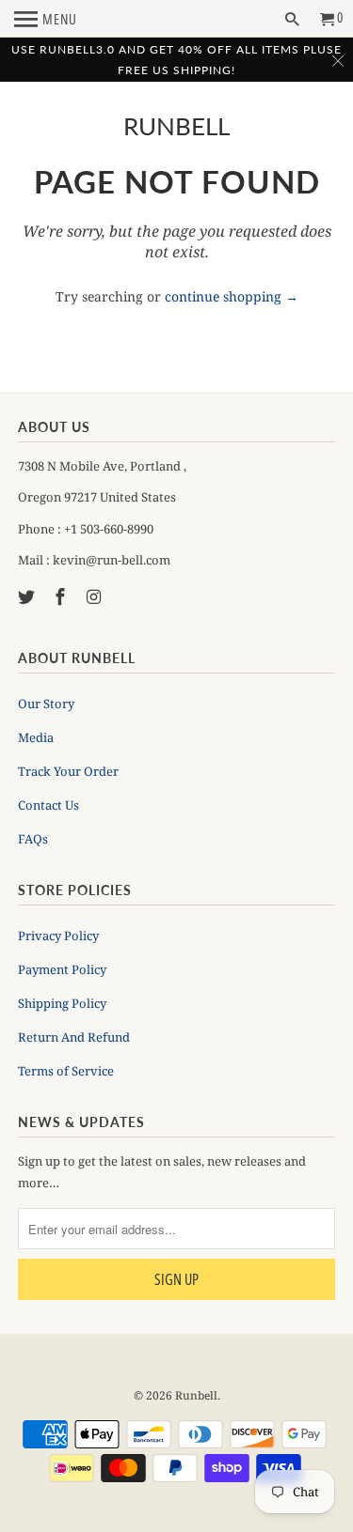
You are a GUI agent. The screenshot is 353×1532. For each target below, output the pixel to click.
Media (36, 737)
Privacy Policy (58, 935)
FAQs (33, 838)
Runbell (176, 126)
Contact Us (48, 805)
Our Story (46, 703)
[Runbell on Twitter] (28, 596)
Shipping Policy (62, 1003)
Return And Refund (74, 1037)
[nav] (45, 19)
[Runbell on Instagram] (96, 596)
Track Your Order (68, 771)
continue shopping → (231, 296)
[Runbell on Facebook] (62, 596)
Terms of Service (66, 1070)
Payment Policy (62, 969)
